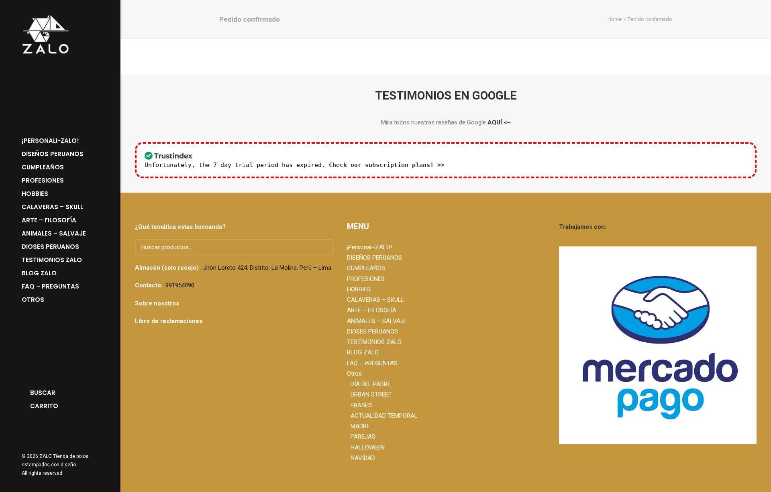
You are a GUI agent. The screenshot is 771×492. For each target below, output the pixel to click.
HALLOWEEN (368, 447)
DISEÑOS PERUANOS (53, 154)
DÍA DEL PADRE (371, 384)
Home (615, 19)
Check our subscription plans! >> (387, 165)
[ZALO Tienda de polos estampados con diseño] (60, 34)
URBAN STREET (371, 394)
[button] (25, 432)
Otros (354, 373)
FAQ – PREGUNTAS (50, 286)
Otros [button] (33, 299)
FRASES (361, 405)
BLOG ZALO (39, 273)
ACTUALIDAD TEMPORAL (384, 415)
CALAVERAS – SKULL (52, 207)
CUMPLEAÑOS (43, 167)
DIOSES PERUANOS (50, 246)
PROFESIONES (43, 180)
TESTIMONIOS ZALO (52, 260)
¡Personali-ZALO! (50, 140)
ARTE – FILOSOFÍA (49, 220)
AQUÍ (494, 122)
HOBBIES (35, 193)
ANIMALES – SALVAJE (54, 233)
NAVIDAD (363, 458)
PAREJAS (363, 436)
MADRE (360, 426)
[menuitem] (60, 140)
